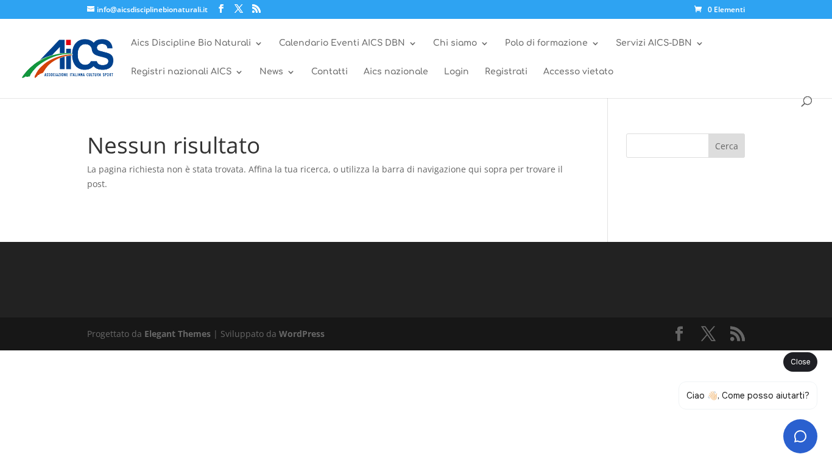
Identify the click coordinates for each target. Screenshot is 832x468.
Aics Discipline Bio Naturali (191, 43)
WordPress (302, 333)
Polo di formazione (546, 43)
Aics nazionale (396, 72)
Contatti (329, 72)
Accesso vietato (578, 72)
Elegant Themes (177, 333)
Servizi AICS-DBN (654, 43)
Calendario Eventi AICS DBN (342, 43)
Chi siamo (455, 43)
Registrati (506, 72)
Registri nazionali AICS (181, 72)
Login (456, 72)
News (271, 72)
